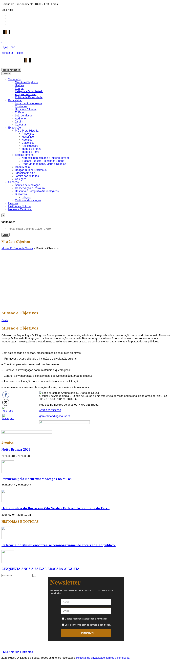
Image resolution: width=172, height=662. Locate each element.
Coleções (20, 179)
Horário (6, 73)
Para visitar (15, 100)
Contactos (21, 106)
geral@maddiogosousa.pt (54, 416)
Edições (26, 197)
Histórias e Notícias (19, 206)
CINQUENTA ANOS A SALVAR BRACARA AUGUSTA (40, 569)
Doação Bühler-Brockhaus (31, 170)
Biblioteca (21, 194)
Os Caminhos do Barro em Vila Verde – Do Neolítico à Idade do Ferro (56, 508)
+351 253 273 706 (50, 410)
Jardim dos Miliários (27, 176)
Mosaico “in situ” (25, 173)
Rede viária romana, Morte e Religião (44, 163)
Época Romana (24, 154)
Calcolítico (28, 142)
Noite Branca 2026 (16, 449)
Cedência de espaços (28, 200)
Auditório (20, 118)
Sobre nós (14, 79)
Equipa (19, 88)
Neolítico (27, 139)
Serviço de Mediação (27, 185)
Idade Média (22, 167)
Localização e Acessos (28, 103)
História (19, 85)
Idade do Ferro (30, 151)
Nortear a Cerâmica (20, 209)
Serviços (13, 182)
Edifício (19, 112)
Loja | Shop (8, 47)
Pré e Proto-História (26, 130)
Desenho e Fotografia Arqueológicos (37, 191)
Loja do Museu (24, 115)
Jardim (19, 121)
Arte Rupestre (30, 145)
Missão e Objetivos (26, 82)
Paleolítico (28, 133)
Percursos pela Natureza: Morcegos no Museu (37, 479)
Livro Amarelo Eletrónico (17, 652)
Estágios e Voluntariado (29, 91)
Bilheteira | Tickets (12, 52)
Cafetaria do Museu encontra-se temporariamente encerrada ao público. (59, 545)
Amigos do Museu (25, 94)
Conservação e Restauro (30, 188)
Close (5, 235)
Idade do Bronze (31, 148)
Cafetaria (20, 124)
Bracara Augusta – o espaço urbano (43, 160)
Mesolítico (28, 136)
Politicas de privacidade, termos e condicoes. (103, 657)
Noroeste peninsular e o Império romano (46, 157)
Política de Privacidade (28, 97)
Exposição (14, 127)
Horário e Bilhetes (25, 109)
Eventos (13, 203)
